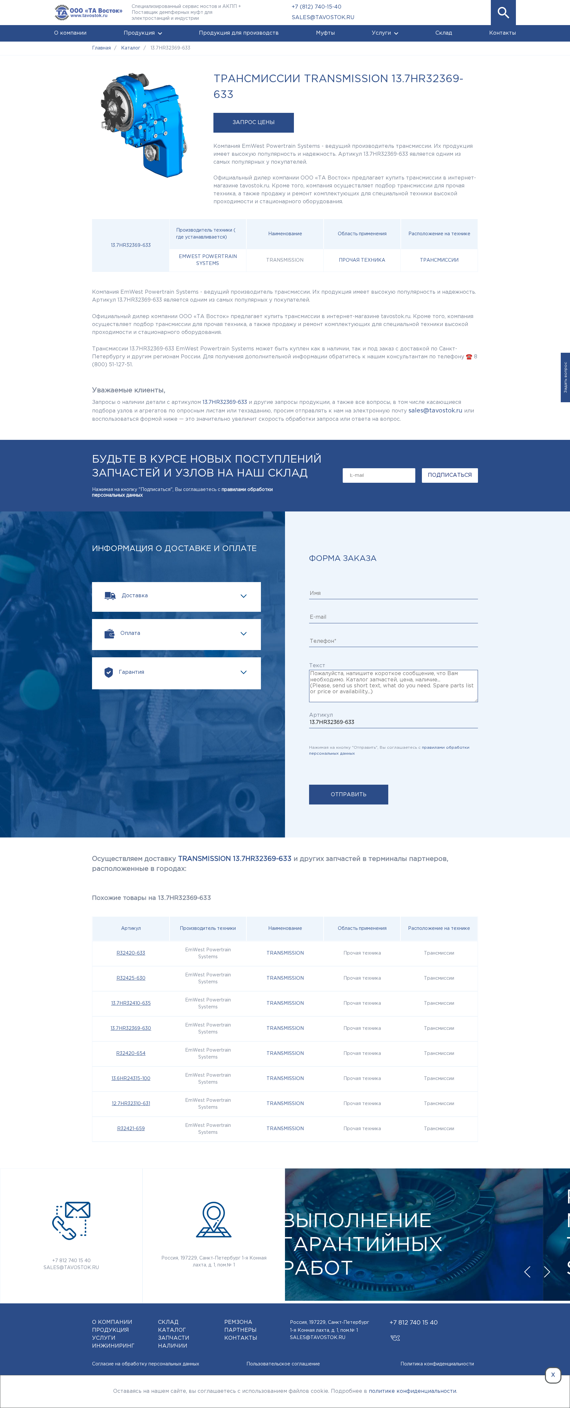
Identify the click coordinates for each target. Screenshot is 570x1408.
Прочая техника (362, 260)
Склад (443, 33)
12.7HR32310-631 (131, 1104)
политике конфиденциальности (412, 1391)
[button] (503, 12)
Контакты (502, 33)
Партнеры (240, 1330)
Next (547, 1272)
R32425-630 (130, 978)
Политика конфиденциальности (437, 1364)
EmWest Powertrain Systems (208, 260)
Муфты (325, 33)
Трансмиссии (439, 260)
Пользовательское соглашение (283, 1364)
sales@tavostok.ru (435, 410)
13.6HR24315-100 (130, 1079)
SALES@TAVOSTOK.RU (323, 17)
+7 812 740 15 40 (71, 1261)
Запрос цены (254, 122)
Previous (527, 1272)
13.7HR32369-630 (131, 1029)
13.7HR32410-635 (131, 1003)
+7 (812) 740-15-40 (316, 7)
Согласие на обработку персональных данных (145, 1364)
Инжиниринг (113, 1346)
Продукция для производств (239, 33)
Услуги (381, 33)
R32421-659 (131, 1129)
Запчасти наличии (173, 1342)
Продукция (139, 33)
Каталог (172, 1330)
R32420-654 (130, 1054)
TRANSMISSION (285, 953)
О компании (70, 33)
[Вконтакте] (395, 1335)
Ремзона (238, 1322)
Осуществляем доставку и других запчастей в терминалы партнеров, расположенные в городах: (270, 864)
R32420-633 (130, 953)
